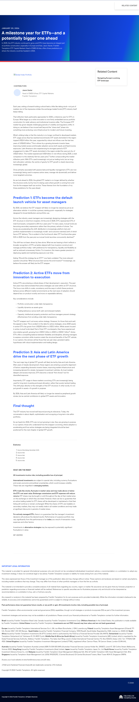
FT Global (131, 683)
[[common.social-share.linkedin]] (18, 542)
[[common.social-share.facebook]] (15, 542)
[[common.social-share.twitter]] (22, 542)
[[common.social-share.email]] (25, 542)
